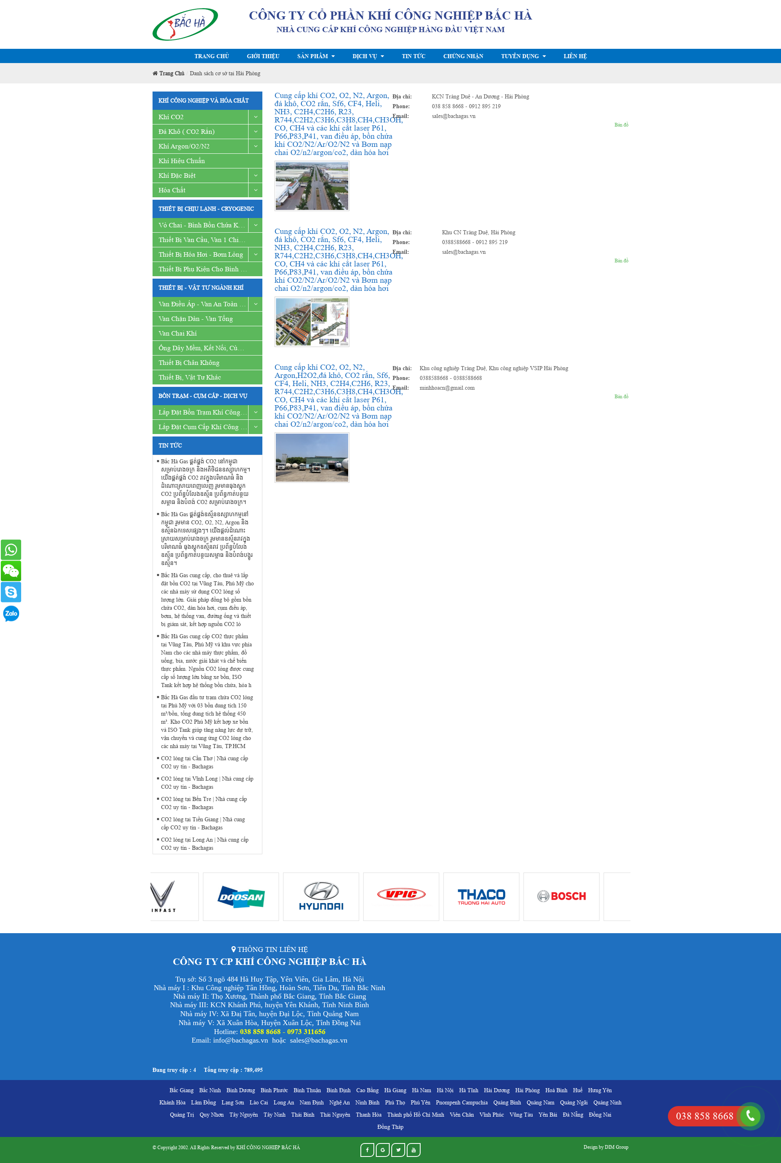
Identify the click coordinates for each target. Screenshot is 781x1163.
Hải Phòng (527, 1090)
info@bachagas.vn (240, 1040)
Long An (284, 1102)
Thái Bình (302, 1114)
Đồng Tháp (390, 1127)
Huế (577, 1090)
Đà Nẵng (573, 1114)
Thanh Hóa (369, 1114)
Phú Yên (420, 1102)
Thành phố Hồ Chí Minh (415, 1114)
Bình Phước (274, 1090)
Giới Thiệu (263, 55)
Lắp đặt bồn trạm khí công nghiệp (210, 412)
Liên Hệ (575, 55)
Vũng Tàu (521, 1114)
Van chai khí (178, 333)
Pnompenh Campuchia (462, 1102)
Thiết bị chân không (189, 363)
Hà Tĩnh (468, 1090)
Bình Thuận (307, 1090)
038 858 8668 (705, 1116)
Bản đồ (621, 125)
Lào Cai (259, 1102)
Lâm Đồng (203, 1102)
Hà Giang (395, 1090)
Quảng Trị (182, 1114)
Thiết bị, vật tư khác (190, 377)
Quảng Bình (507, 1102)
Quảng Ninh (607, 1102)
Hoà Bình (556, 1090)
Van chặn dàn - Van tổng (196, 319)
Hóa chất (172, 190)
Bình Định (339, 1090)
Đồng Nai (600, 1114)
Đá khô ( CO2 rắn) (187, 131)
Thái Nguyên (335, 1114)
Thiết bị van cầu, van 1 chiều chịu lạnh (210, 240)
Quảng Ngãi (574, 1102)
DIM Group (616, 1147)
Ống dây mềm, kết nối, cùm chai (208, 348)
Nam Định (312, 1102)
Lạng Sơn (233, 1102)
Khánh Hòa (172, 1102)
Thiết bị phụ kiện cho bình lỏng (207, 269)
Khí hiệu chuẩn (182, 161)
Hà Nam (421, 1090)
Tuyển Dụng (521, 55)
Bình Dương (241, 1090)
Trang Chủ (211, 55)
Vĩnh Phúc (492, 1114)
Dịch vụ (366, 55)
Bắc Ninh (210, 1090)
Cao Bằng (367, 1090)
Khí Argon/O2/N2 (184, 146)
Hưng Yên (600, 1090)
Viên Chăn (462, 1114)
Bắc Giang (182, 1090)
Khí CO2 (171, 117)
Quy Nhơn (212, 1114)
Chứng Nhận (463, 55)
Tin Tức (413, 55)
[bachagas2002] (11, 592)
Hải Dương (497, 1090)
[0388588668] (11, 549)
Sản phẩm (313, 55)
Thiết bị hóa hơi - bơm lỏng (201, 254)
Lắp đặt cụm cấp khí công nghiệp (210, 427)
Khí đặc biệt (177, 175)
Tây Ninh (275, 1114)
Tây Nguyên (243, 1114)
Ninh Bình (368, 1102)
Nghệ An (339, 1102)
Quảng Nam (540, 1102)
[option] (191, 897)
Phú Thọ (395, 1102)
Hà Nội (445, 1090)
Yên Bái (548, 1114)
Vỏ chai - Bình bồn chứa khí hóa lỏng (210, 225)
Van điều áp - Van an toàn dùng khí (210, 304)
